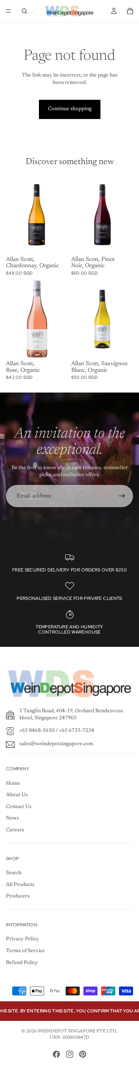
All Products (20, 884)
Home (13, 783)
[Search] (24, 11)
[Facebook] (56, 1054)
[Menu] (8, 11)
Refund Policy (22, 962)
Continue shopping (70, 109)
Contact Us (19, 806)
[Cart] (130, 11)
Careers (15, 830)
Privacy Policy (22, 939)
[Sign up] (122, 496)
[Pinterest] (82, 1054)
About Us (17, 795)
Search (13, 873)
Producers (18, 896)
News (12, 818)
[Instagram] (69, 1054)
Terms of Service (25, 951)
